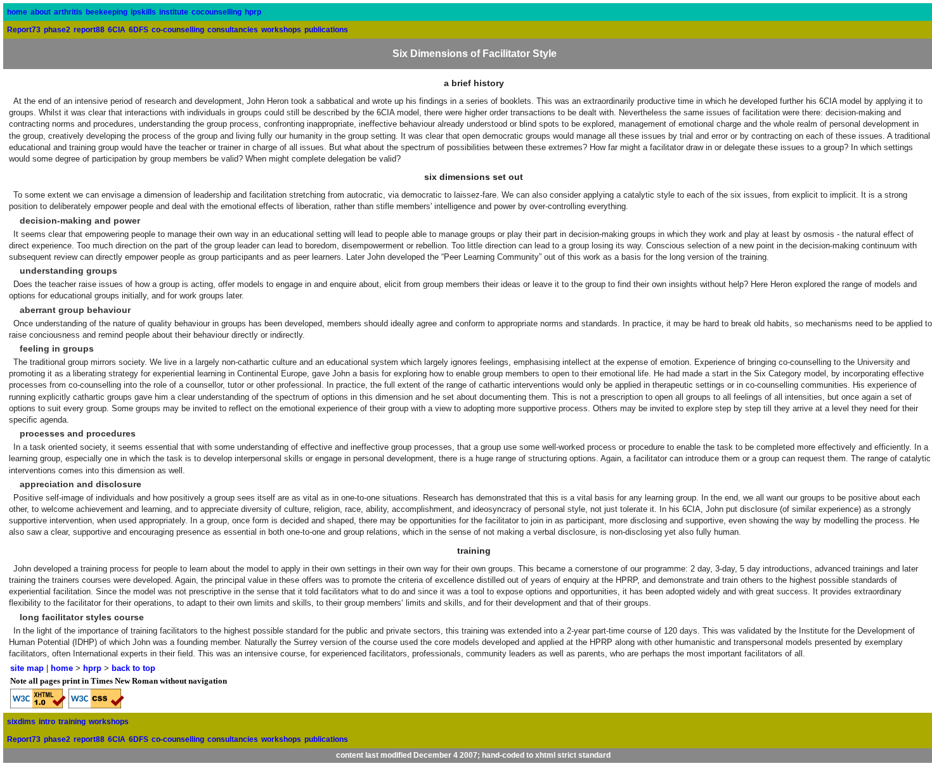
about (40, 12)
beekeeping (106, 12)
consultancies (232, 29)
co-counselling (178, 29)
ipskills (143, 12)
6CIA (117, 29)
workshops (281, 29)
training (72, 721)
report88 (89, 29)
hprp (253, 12)
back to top (133, 668)
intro (47, 721)
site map (27, 668)
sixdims (21, 721)
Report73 (24, 29)
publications (326, 29)
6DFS (138, 29)
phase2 (57, 29)
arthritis (68, 12)
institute (173, 12)
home (17, 12)
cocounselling (216, 12)
